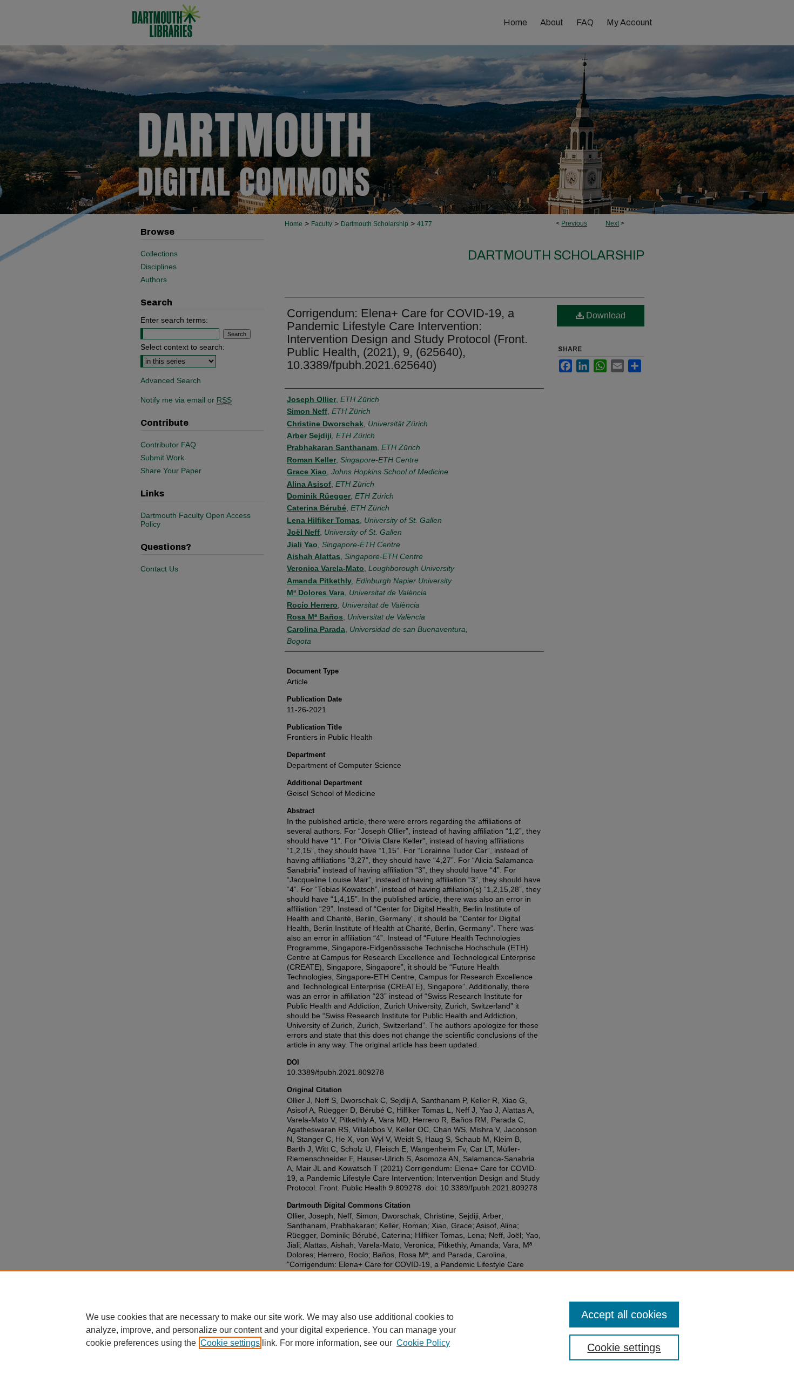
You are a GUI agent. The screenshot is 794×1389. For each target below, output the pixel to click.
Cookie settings (230, 1342)
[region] (397, 1329)
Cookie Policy (423, 1342)
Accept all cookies (624, 1314)
